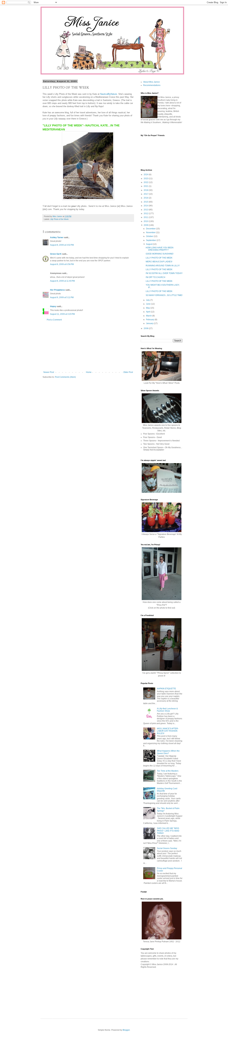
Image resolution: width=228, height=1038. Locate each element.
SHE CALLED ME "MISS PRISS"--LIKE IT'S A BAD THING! (168, 830)
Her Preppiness (57, 290)
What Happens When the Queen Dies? (168, 752)
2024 (146, 174)
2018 (146, 190)
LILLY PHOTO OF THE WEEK (159, 258)
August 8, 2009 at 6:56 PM (62, 264)
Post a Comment (54, 320)
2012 (146, 213)
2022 (146, 182)
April (148, 312)
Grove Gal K (56, 254)
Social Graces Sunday (167, 848)
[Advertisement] (88, 346)
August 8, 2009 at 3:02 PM (62, 245)
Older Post (128, 372)
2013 (146, 209)
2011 (146, 217)
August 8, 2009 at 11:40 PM (62, 281)
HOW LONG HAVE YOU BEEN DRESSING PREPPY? (159, 248)
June (148, 304)
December (151, 228)
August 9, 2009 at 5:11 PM (62, 297)
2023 (146, 178)
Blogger (126, 1030)
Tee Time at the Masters (167, 771)
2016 (146, 198)
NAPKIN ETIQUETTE (166, 688)
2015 (146, 202)
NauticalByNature (108, 94)
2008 (146, 328)
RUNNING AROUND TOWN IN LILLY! (163, 265)
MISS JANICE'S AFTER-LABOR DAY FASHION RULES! (168, 731)
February (150, 319)
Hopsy (53, 306)
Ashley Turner (56, 237)
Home (88, 372)
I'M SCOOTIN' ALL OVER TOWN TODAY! (164, 273)
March (149, 316)
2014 (146, 206)
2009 (146, 225)
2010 (146, 221)
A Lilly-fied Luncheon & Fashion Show (167, 709)
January (150, 323)
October (150, 236)
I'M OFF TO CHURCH (155, 277)
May (148, 308)
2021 (146, 186)
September (151, 240)
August (149, 244)
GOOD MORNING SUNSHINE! (159, 254)
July (148, 300)
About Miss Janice (151, 82)
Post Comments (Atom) (65, 377)
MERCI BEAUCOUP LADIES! (159, 261)
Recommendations (151, 85)
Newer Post (48, 372)
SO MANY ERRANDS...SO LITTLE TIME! (164, 295)
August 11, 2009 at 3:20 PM (62, 314)
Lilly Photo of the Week (59, 219)
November (151, 232)
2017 (146, 194)
